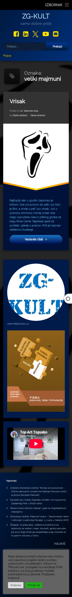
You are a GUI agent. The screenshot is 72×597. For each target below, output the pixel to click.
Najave (60, 544)
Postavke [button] (15, 585)
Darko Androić (20, 115)
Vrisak (17, 101)
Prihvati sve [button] (34, 585)
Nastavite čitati (38, 239)
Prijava (7, 55)
